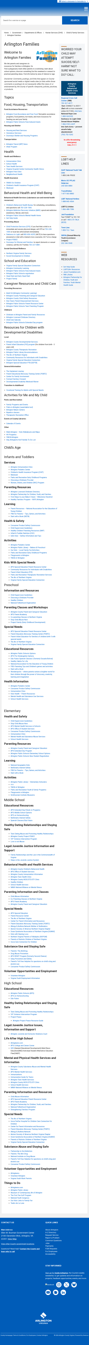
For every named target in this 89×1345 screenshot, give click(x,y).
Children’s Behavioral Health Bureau (19, 205)
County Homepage (6, 1335)
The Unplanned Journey (15, 371)
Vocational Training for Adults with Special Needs (25, 390)
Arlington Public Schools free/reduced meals (23, 122)
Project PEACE (11, 240)
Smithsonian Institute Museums (23, 795)
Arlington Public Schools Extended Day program (24, 322)
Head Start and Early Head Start (18, 276)
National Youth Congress (20, 1198)
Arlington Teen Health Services (22, 1080)
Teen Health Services (14, 166)
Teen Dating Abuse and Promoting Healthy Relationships (32, 834)
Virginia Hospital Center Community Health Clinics (25, 169)
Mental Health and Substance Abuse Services (28, 737)
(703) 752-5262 (67, 135)
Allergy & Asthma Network (21, 1132)
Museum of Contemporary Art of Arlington (26, 1193)
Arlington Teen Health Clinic (21, 877)
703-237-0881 (34, 245)
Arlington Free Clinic (13, 172)
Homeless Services (13, 133)
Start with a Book (17, 669)
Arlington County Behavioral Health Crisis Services (72, 88)
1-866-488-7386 (67, 209)
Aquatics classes (12, 412)
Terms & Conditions (19, 1335)
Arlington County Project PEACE (23, 836)
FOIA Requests (51, 1249)
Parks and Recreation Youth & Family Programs (28, 790)
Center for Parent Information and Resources (28, 921)
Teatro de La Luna (17, 1203)
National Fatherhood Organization (23, 603)
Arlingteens (15, 1173)
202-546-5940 (66, 243)
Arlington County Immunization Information (27, 874)
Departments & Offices (33, 33)
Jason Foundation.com (71, 272)
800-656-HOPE (29, 234)
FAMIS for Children (13, 183)
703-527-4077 (66, 103)
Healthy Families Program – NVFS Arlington (27, 500)
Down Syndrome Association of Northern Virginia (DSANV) (33, 931)
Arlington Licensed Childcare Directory (20, 317)
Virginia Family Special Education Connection (23, 266)
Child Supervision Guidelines (21, 528)
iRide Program (11, 147)
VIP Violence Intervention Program (24, 839)
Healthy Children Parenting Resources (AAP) (27, 531)
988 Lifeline (68, 275)
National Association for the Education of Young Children (32, 664)
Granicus (85, 1335)
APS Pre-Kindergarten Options (22, 656)
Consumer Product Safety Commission (25, 525)
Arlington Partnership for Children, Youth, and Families (31, 494)
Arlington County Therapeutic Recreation (21, 350)
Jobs (47, 1243)
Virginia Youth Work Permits (21, 1178)
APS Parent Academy (19, 614)
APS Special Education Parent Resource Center (28, 567)
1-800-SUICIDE (67, 116)
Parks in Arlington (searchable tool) (19, 407)
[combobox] (73, 1)
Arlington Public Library (19, 1190)
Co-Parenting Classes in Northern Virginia (26, 899)
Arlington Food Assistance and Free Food (22, 114)
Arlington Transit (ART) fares (17, 144)
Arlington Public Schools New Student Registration (30, 756)
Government (16, 33)
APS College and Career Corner (22, 1046)
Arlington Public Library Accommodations (22, 352)
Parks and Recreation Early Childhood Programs (29, 477)
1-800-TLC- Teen (67, 230)
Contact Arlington (42, 1335)
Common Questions (53, 1241)
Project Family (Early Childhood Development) (28, 622)
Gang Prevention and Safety (21, 959)
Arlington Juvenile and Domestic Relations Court (29, 1034)
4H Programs (11, 435)
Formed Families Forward (16, 379)
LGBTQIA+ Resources (71, 269)
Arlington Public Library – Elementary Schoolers (29, 782)
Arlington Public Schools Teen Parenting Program (25, 306)
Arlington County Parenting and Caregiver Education (25, 296)
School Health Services (19, 699)
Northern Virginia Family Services (18, 253)
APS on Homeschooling (20, 815)
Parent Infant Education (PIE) (21, 572)
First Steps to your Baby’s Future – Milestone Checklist (32, 497)
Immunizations (16, 1074)
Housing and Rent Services (16, 130)
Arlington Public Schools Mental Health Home (23, 215)
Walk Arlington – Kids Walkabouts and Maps (23, 432)
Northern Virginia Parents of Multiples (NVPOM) (29, 937)
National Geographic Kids (20, 765)
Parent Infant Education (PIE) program (20, 344)
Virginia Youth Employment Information (25, 978)
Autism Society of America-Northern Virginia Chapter (30, 929)
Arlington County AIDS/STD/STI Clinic (25, 879)
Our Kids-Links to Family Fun (21, 1200)
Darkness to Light (13, 234)
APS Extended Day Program (21, 751)
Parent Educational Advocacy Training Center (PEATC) (26, 374)
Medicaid (9, 188)
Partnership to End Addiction (21, 1151)
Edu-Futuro (15, 998)
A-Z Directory (50, 1232)
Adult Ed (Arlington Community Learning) (21, 293)
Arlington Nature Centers (15, 410)
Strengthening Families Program (23, 1110)
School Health (11, 164)
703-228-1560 (26, 208)
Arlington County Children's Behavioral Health (27, 869)
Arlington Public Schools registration (20, 273)
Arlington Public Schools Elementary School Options (30, 753)
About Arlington (51, 1230)
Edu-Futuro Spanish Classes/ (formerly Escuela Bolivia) (32, 659)
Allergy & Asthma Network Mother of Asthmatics (29, 926)
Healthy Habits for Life (19, 661)
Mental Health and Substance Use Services (27, 696)
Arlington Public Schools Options (23, 653)
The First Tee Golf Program (21, 1195)
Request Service (51, 1235)
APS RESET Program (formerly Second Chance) (29, 956)
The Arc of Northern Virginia (16, 355)
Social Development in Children (18, 256)
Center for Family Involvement (17, 376)
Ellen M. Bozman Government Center (17, 1232)
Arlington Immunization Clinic (22, 467)
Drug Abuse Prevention (19, 954)
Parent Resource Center (20, 916)
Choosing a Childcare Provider (22, 480)
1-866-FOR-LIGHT (68, 124)
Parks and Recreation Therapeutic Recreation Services (31, 575)
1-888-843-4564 (67, 201)
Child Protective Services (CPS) (18, 227)
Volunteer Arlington (18, 976)
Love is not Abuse (17, 842)
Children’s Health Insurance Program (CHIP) (22, 185)
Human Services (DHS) (54, 33)
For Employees (51, 1251)
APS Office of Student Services (22, 729)
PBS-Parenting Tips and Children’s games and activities (32, 666)
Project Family (11, 279)
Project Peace (16, 1017)
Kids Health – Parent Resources (23, 694)
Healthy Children (17, 600)
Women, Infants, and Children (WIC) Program (27, 483)
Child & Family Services (75, 33)
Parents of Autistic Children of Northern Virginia (29, 939)
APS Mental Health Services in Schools (25, 726)
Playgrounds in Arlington (20, 555)
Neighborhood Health (14, 174)
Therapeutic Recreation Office (17, 415)
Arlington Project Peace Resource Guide (28, 1021)
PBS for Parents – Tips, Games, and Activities (28, 514)
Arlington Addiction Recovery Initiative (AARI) (23, 210)
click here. (78, 111)
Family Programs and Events (17, 405)
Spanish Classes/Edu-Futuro (21, 820)
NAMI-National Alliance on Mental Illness (26, 887)
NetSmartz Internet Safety (20, 768)
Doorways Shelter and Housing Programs (22, 136)
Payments (49, 1246)
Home (6, 33)
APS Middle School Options (21, 813)
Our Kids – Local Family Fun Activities (25, 550)
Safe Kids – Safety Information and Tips (26, 536)
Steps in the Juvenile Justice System (25, 860)
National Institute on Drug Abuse (23, 1156)
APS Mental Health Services (21, 1072)
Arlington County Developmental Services (22, 342)
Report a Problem (52, 1238)
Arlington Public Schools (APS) (22, 993)
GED (12, 1048)
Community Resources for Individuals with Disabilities (26, 357)
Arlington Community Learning (17, 268)
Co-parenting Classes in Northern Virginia (26, 617)
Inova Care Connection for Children (24, 942)
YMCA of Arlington (18, 558)
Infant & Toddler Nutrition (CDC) (22, 533)
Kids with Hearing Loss (19, 934)
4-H (12, 785)
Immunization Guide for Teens (22, 1077)
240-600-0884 (66, 186)
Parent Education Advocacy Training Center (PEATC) (30, 634)
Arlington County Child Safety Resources (21, 298)
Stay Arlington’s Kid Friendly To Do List (21, 440)
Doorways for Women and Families (19, 242)
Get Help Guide (12, 218)
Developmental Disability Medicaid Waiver (22, 382)
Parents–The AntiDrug (19, 951)
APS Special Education (19, 913)
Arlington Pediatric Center (20, 470)
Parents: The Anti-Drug (19, 1154)
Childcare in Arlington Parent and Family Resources (25, 315)
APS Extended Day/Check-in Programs (25, 810)
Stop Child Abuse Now (19, 620)
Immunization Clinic (13, 161)
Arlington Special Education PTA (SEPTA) (21, 363)
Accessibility (50, 1254)
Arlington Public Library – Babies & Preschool (28, 547)
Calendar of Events (13, 423)
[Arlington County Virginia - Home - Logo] (18, 8)
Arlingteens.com (17, 1043)
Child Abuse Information (20, 896)
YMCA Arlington (12, 437)
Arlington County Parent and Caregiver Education (29, 612)
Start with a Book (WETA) (20, 516)
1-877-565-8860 (67, 194)
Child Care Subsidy (13, 320)
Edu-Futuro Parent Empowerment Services (22, 301)
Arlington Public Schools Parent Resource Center (24, 304)
